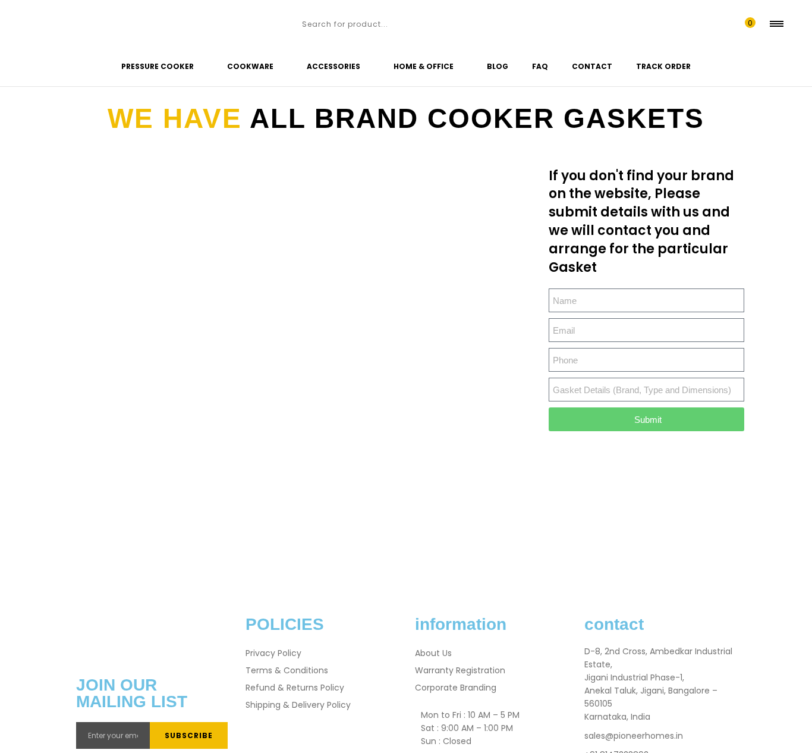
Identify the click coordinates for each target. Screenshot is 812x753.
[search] (289, 24)
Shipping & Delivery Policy (298, 705)
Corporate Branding (455, 688)
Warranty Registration (460, 670)
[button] (747, 23)
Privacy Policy (273, 653)
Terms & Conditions (287, 670)
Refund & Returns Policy (295, 688)
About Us (433, 653)
